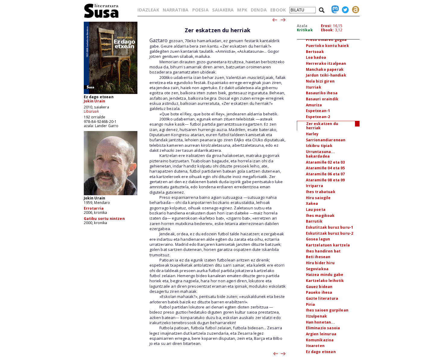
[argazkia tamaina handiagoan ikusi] (110, 194)
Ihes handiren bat (323, 251)
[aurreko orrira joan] (274, 20)
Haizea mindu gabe (325, 274)
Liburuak (91, 111)
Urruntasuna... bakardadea (320, 154)
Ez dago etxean (321, 351)
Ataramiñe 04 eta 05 (325, 168)
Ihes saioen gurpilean (327, 310)
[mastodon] (333, 10)
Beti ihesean (318, 256)
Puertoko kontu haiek (327, 45)
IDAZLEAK (148, 10)
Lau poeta (315, 209)
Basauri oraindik (322, 99)
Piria (310, 304)
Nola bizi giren (320, 81)
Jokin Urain (94, 101)
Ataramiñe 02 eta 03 (325, 162)
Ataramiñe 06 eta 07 (325, 174)
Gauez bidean (319, 286)
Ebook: (327, 30)
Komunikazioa (320, 340)
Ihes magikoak (320, 215)
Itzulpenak (316, 316)
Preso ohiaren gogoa (326, 39)
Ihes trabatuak (320, 191)
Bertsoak (315, 51)
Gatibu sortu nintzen (104, 218)
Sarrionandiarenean (326, 139)
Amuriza (314, 105)
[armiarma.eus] (354, 10)
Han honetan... (320, 322)
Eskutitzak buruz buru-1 (329, 227)
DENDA (259, 10)
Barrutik (314, 221)
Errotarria (94, 208)
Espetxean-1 (318, 110)
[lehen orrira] (101, 17)
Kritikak (305, 30)
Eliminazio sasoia (323, 327)
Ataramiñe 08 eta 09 (325, 180)
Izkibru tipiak (319, 145)
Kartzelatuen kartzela (328, 245)
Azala (302, 25)
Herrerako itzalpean (326, 63)
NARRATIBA (175, 10)
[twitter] (344, 10)
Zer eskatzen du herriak (322, 126)
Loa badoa (316, 57)
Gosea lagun (318, 239)
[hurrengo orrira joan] (283, 20)
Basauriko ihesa (322, 92)
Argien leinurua (321, 334)
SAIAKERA (223, 10)
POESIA (200, 10)
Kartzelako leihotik (325, 280)
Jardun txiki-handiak (326, 75)
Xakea (312, 203)
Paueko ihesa (319, 292)
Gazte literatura (322, 298)
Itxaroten (315, 345)
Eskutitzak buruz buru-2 (329, 233)
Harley (312, 133)
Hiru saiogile (318, 197)
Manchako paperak (325, 69)
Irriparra (314, 185)
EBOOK (278, 10)
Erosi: (326, 25)
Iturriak (313, 87)
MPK (242, 10)
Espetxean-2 (318, 116)
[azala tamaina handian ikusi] (110, 93)
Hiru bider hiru (320, 262)
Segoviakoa (317, 268)
